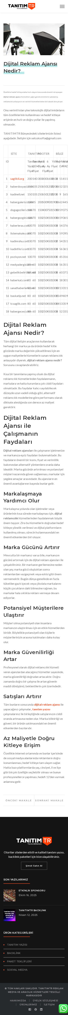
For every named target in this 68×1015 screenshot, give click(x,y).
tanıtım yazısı (41, 709)
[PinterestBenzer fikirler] (35, 1009)
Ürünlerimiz (28, 1004)
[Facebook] (30, 1009)
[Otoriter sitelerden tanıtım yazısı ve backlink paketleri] (21, 6)
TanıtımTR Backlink (32, 910)
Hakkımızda (18, 1000)
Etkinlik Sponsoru (32, 890)
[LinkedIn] (41, 1009)
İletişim (49, 1004)
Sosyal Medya (17, 969)
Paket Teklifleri (19, 961)
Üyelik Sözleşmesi (45, 1000)
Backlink (13, 953)
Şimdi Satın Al (34, 865)
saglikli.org (17, 178)
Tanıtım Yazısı (17, 944)
